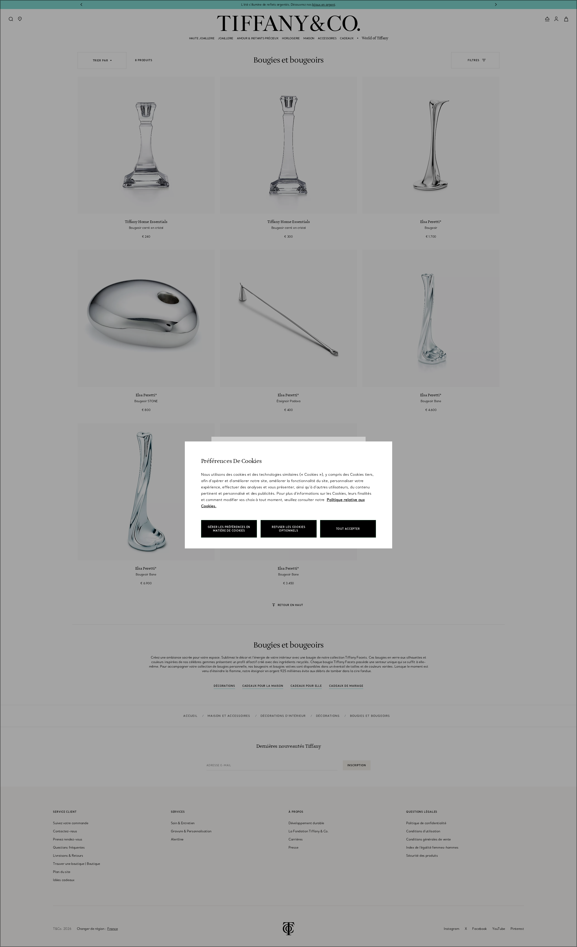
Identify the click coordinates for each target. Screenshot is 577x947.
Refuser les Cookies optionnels (288, 528)
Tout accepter (348, 528)
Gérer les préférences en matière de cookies (229, 528)
